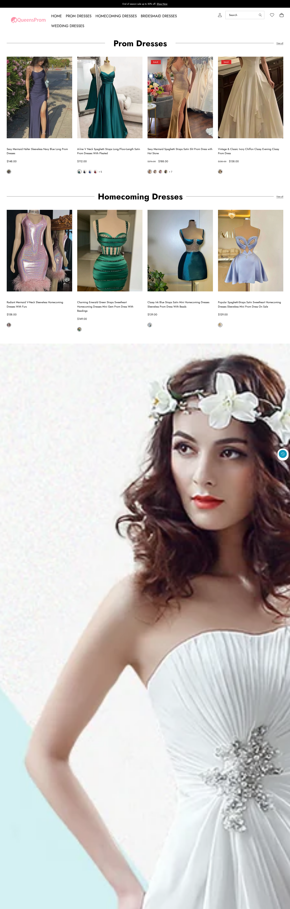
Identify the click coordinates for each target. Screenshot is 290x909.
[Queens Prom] (28, 21)
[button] (281, 15)
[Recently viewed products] (283, 454)
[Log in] (220, 15)
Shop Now (162, 4)
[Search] (260, 15)
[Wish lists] (272, 15)
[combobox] (245, 15)
